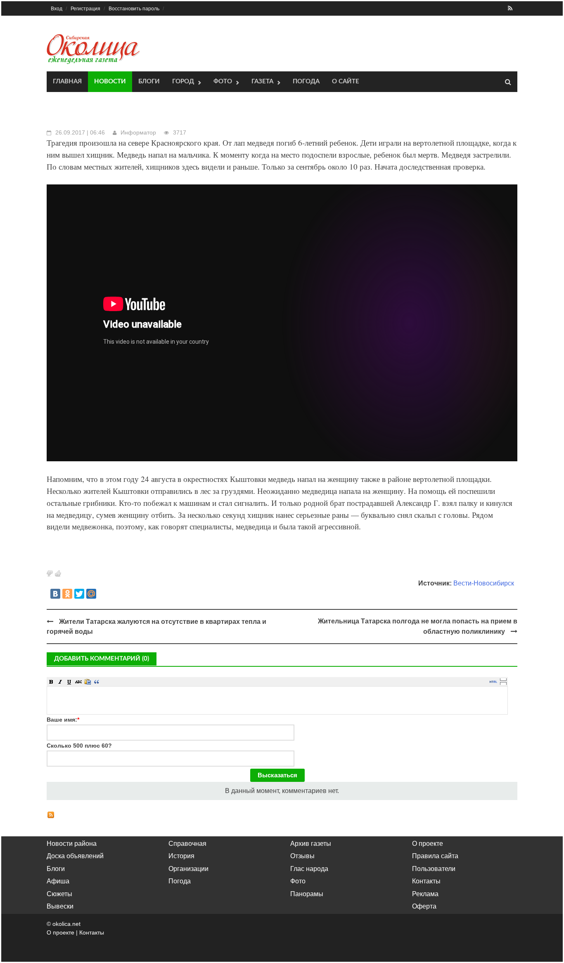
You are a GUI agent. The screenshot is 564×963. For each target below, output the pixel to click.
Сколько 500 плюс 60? (79, 745)
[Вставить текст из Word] (87, 681)
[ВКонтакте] (55, 594)
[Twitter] (79, 594)
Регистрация (85, 9)
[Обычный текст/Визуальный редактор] (493, 681)
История (181, 855)
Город (183, 81)
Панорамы (306, 893)
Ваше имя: (63, 719)
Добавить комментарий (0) (101, 659)
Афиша (58, 881)
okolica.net (66, 924)
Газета (262, 81)
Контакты (426, 881)
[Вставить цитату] (96, 681)
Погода (306, 81)
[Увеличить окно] (503, 679)
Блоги (149, 81)
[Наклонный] (60, 681)
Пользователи (433, 868)
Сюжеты (59, 893)
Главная (67, 81)
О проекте (427, 843)
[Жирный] (51, 681)
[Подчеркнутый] (69, 681)
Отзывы (302, 855)
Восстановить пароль (134, 9)
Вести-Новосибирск (483, 583)
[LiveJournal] (103, 594)
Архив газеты (310, 843)
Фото (222, 81)
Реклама (425, 893)
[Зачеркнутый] (78, 681)
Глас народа (309, 868)
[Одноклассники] (67, 594)
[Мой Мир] (91, 594)
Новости (110, 81)
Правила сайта (435, 855)
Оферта (424, 906)
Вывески (60, 906)
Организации (188, 868)
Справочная (187, 843)
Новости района (72, 843)
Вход (56, 9)
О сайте (345, 81)
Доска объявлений (75, 855)
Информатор (138, 132)
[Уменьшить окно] (503, 683)
